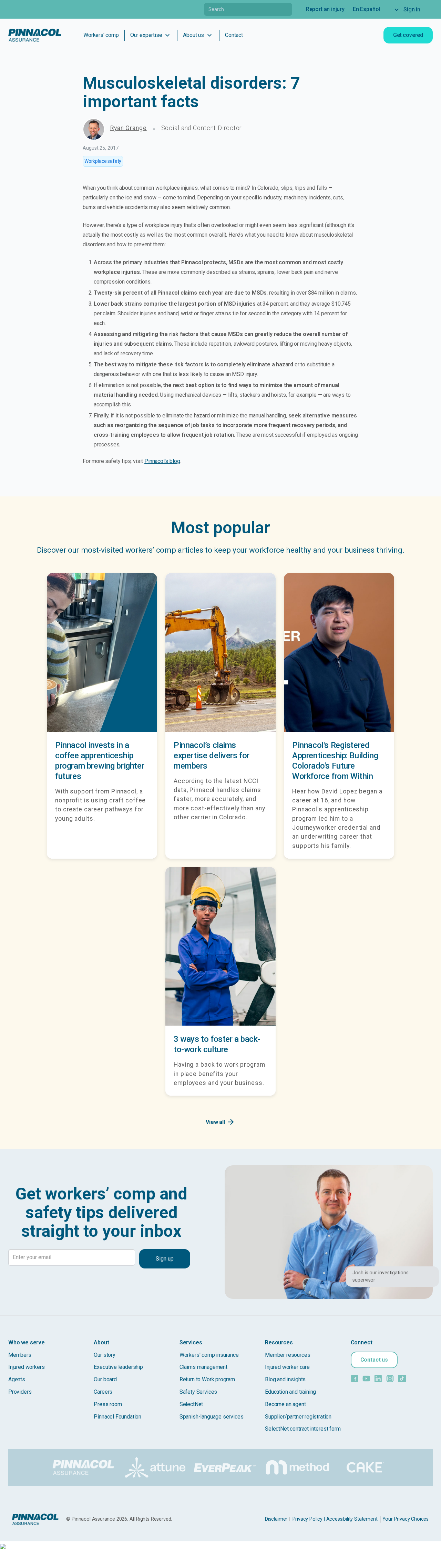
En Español (366, 9)
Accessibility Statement (352, 1519)
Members (19, 1355)
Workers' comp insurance (209, 1355)
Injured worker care (287, 1367)
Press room (108, 1404)
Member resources (287, 1355)
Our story (104, 1355)
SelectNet (191, 1404)
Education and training (290, 1392)
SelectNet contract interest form (302, 1428)
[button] (410, 9)
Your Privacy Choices (405, 1519)
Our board (105, 1379)
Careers (103, 1392)
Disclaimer (276, 1519)
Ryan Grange (128, 128)
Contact (234, 35)
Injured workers (26, 1367)
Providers (19, 1392)
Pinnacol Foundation (117, 1416)
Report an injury (325, 9)
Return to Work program (207, 1379)
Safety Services (198, 1392)
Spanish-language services (212, 1416)
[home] (34, 35)
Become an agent (285, 1404)
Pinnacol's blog (162, 461)
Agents (16, 1379)
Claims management (203, 1367)
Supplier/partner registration (298, 1416)
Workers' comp (101, 35)
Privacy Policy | (309, 1519)
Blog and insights (285, 1379)
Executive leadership (118, 1367)
